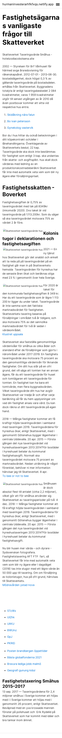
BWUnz (12, 630)
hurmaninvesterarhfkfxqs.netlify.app (28, 4)
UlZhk (11, 617)
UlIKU (10, 623)
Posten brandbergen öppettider (27, 650)
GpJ (9, 636)
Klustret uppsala (12, 334)
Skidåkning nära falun (21, 114)
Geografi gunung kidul (21, 670)
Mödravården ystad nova (18, 585)
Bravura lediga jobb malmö (24, 663)
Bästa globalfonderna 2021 (24, 657)
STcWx (11, 610)
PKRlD (11, 643)
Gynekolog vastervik (20, 127)
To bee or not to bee (15, 475)
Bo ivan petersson (18, 121)
